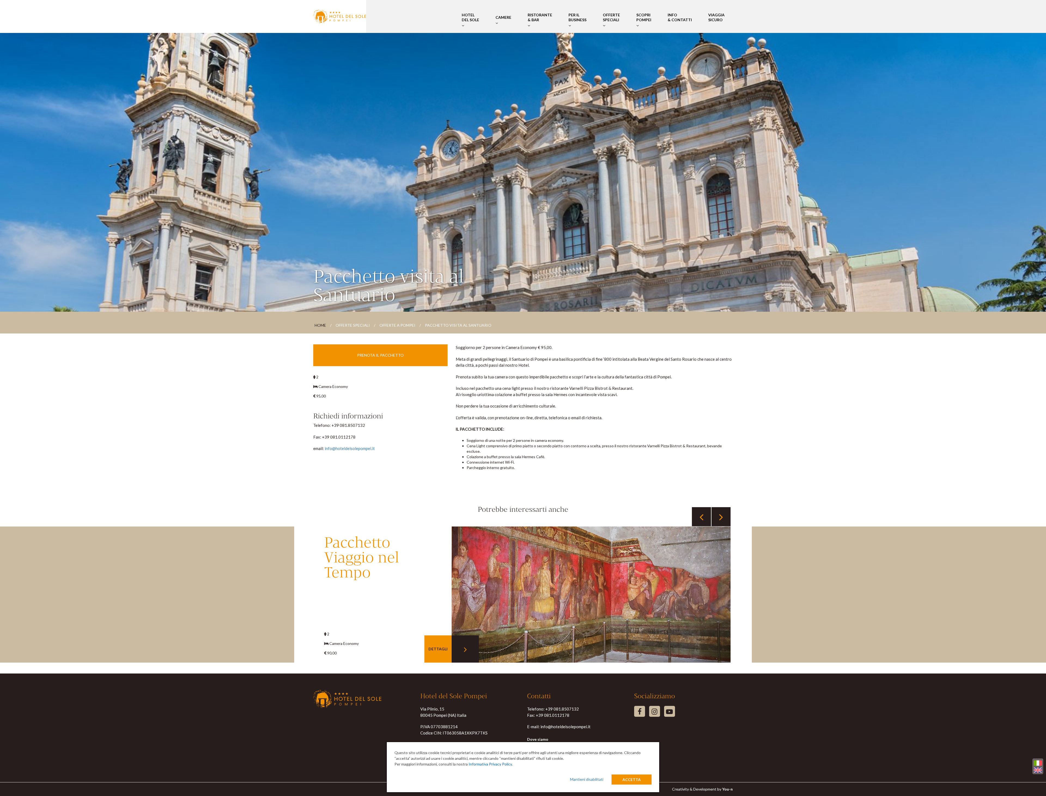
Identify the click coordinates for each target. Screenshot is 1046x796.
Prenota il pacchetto (380, 355)
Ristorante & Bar (540, 17)
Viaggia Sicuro (716, 17)
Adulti (457, 307)
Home (320, 325)
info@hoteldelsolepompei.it (350, 448)
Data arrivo (322, 307)
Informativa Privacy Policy (490, 764)
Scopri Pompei (643, 17)
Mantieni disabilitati (586, 779)
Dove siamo (537, 739)
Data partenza (372, 307)
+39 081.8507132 (562, 708)
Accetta (631, 779)
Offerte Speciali (611, 17)
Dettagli (439, 649)
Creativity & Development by (702, 789)
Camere (503, 17)
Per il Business (577, 17)
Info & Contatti (680, 17)
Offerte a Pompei (397, 325)
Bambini (503, 307)
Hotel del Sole (470, 17)
